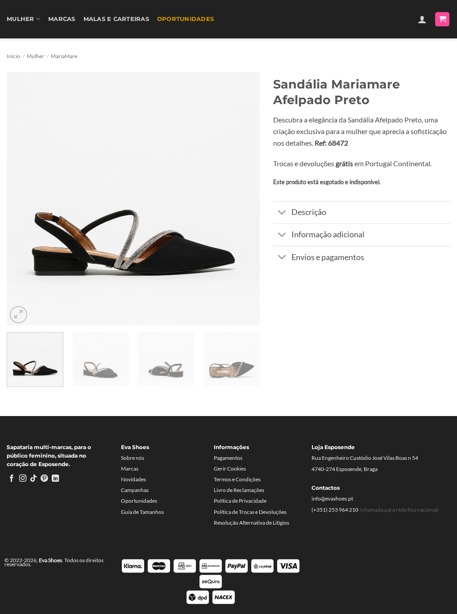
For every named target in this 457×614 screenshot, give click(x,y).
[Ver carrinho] (442, 19)
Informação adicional (328, 234)
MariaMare (64, 56)
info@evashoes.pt (332, 498)
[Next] (244, 198)
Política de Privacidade (240, 500)
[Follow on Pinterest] (44, 479)
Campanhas (135, 490)
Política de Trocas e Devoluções (250, 512)
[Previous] (23, 198)
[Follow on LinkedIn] (55, 479)
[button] (422, 19)
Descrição (308, 212)
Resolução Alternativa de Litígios (251, 522)
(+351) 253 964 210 (335, 509)
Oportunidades (185, 19)
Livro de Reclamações (239, 490)
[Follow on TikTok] (33, 479)
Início (13, 56)
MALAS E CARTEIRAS (116, 19)
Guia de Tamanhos (142, 512)
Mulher (20, 19)
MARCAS (61, 19)
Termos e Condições (237, 479)
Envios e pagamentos (327, 257)
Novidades (133, 479)
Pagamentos (228, 457)
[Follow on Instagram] (22, 479)
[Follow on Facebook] (11, 479)
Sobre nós (132, 457)
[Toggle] (282, 213)
